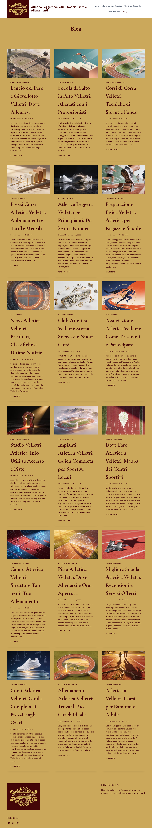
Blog (125, 11)
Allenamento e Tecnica (112, 6)
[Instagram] (13, 823)
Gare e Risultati (114, 11)
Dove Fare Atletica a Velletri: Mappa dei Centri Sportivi (122, 461)
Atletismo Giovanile (132, 6)
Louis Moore (17, 119)
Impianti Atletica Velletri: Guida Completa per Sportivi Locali (75, 461)
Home (96, 6)
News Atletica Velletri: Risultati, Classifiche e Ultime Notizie (26, 336)
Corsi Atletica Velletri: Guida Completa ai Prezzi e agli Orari (26, 706)
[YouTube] (17, 823)
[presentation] (28, 63)
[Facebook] (9, 823)
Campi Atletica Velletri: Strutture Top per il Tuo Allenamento (26, 585)
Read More (16, 156)
